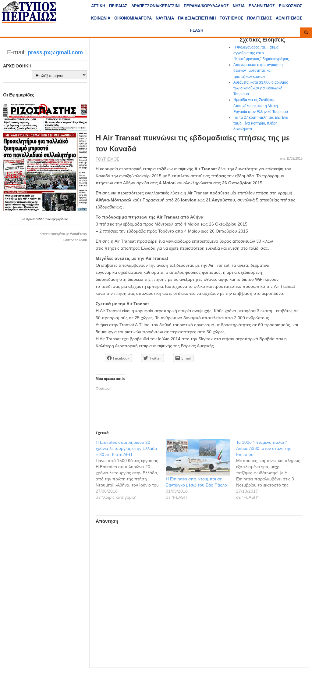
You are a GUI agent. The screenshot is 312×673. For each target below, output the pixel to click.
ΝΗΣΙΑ (239, 6)
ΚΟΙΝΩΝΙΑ (100, 18)
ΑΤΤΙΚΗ (98, 6)
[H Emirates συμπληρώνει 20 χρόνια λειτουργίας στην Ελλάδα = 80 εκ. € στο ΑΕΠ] (131, 469)
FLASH (196, 30)
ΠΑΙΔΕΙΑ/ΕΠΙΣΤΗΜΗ (197, 18)
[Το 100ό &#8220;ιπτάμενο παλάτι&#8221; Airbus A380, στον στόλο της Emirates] (271, 469)
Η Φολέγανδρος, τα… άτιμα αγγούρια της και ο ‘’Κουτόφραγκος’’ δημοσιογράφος (261, 53)
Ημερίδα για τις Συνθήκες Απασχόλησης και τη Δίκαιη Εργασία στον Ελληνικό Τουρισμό (260, 106)
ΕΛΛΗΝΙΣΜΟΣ (262, 6)
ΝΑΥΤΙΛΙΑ (165, 18)
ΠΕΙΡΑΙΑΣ (118, 6)
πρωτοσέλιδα (35, 219)
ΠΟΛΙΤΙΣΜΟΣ (259, 18)
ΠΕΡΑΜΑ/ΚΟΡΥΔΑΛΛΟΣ (206, 6)
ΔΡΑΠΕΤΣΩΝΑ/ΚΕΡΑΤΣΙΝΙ (155, 6)
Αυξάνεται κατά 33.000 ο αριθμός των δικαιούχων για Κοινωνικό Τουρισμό (260, 88)
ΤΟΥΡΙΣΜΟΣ (231, 18)
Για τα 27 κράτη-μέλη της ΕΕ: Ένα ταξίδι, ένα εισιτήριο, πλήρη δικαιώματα (260, 123)
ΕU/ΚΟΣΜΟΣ (290, 6)
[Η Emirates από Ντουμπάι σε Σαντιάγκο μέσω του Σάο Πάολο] (198, 457)
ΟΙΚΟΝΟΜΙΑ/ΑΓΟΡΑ (133, 18)
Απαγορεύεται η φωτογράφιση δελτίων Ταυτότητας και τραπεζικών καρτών (258, 70)
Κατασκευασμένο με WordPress (63, 234)
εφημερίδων (59, 219)
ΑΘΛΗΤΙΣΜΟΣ (289, 18)
